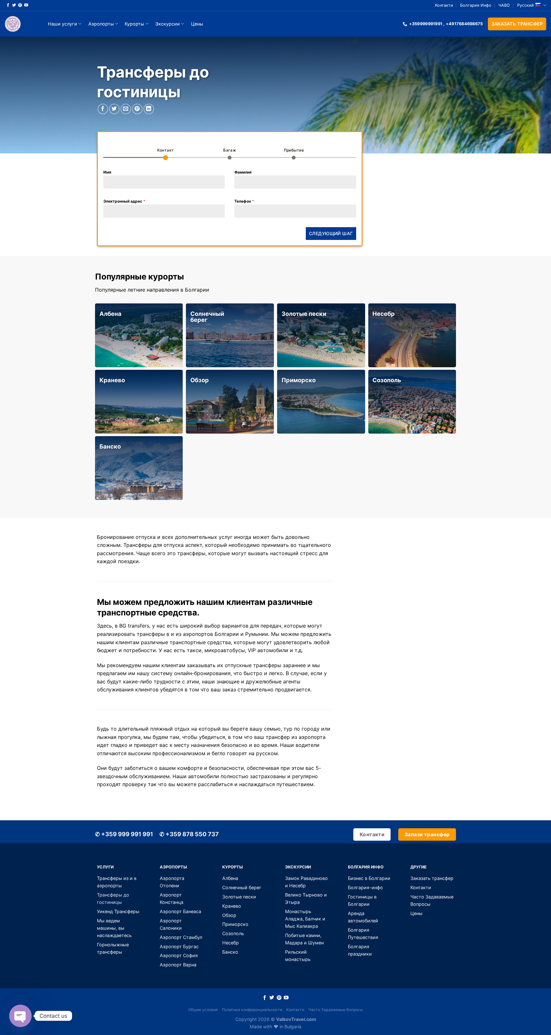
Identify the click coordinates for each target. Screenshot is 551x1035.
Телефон (244, 201)
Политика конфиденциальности (252, 1009)
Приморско (299, 379)
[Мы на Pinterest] (20, 5)
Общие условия (203, 1009)
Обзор (199, 379)
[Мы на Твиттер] (14, 5)
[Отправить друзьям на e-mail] (126, 109)
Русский (525, 5)
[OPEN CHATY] (20, 1016)
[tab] (165, 153)
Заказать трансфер (517, 23)
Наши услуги (62, 23)
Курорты (134, 23)
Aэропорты (101, 23)
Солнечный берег (207, 316)
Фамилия (243, 172)
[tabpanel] (229, 193)
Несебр (383, 313)
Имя (107, 172)
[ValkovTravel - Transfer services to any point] (20, 24)
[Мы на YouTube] (26, 5)
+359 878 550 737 (189, 834)
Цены (197, 23)
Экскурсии (167, 23)
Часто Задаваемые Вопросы (335, 1009)
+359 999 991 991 (124, 834)
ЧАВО (504, 5)
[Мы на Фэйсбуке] (8, 5)
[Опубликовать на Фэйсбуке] (103, 109)
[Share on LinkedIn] (148, 109)
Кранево (112, 379)
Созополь (386, 379)
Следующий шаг (331, 233)
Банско (110, 446)
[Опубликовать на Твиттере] (114, 109)
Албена (110, 313)
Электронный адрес (124, 201)
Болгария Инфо (475, 5)
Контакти (444, 5)
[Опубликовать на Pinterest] (137, 109)
